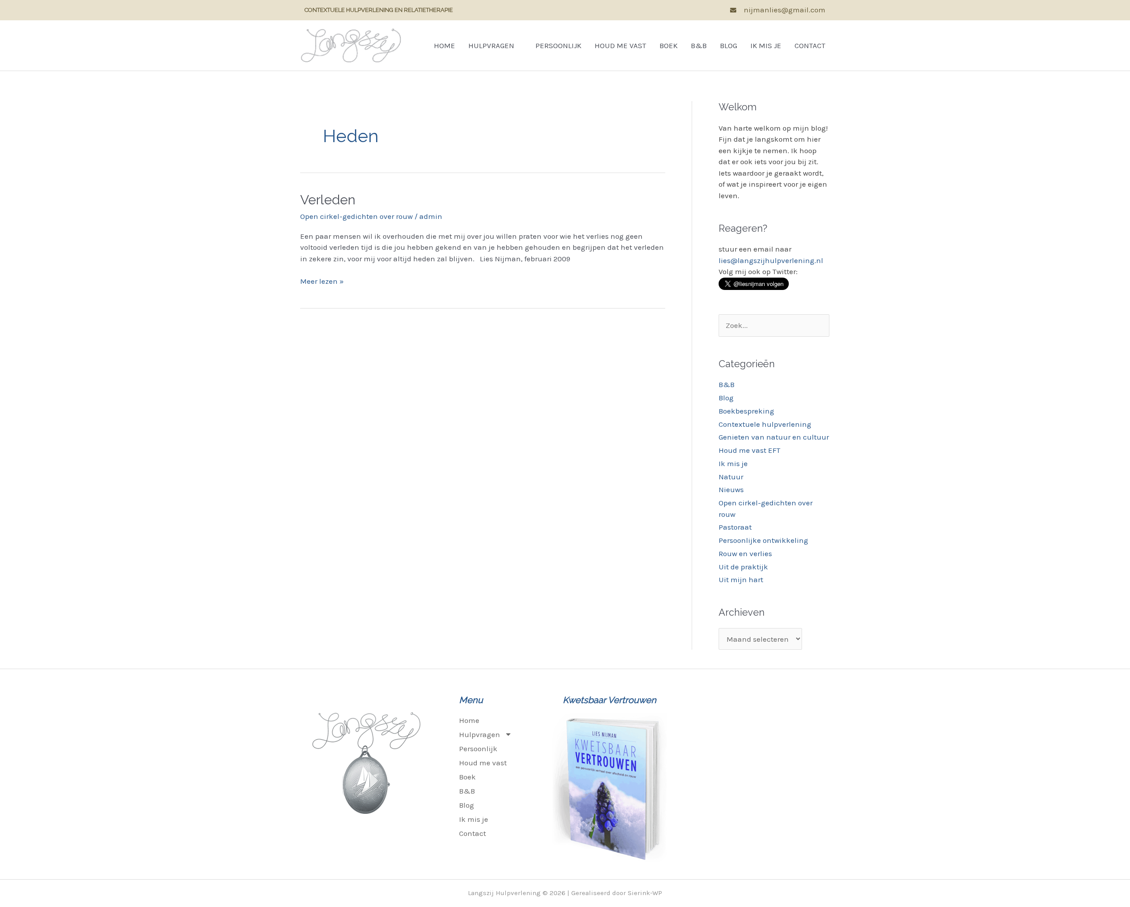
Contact (810, 45)
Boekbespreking (746, 410)
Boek (668, 45)
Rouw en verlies (745, 553)
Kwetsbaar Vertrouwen (609, 700)
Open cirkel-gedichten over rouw (356, 216)
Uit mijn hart (741, 579)
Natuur (731, 476)
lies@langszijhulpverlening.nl (771, 260)
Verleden (327, 199)
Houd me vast (620, 45)
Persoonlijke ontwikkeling (763, 540)
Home (444, 45)
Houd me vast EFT (749, 450)
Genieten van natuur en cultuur (774, 437)
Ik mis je (765, 45)
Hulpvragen (491, 45)
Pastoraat (735, 527)
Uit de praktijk (743, 566)
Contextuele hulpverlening (765, 424)
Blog (728, 45)
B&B (699, 45)
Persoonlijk (558, 45)
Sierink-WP (645, 893)
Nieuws (731, 489)
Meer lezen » (322, 281)
